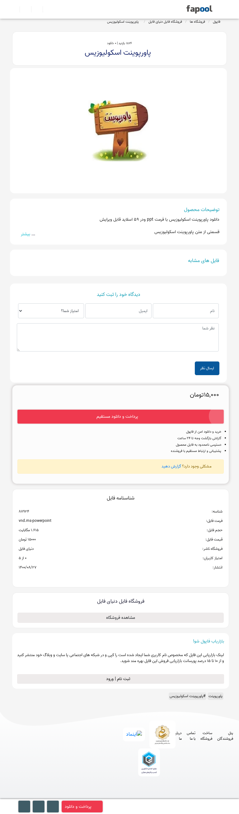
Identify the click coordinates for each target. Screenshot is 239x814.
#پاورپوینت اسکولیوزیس (187, 696)
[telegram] (136, 796)
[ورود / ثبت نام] (23, 9)
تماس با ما (191, 736)
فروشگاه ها (197, 22)
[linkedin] (171, 796)
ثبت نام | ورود (119, 679)
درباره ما (178, 736)
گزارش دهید (171, 466)
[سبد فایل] (14, 9)
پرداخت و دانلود (78, 806)
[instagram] (148, 796)
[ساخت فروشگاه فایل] (34, 9)
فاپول (216, 22)
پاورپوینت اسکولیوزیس (124, 22)
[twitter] (159, 796)
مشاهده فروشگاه (120, 617)
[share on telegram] (112, 577)
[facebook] (125, 796)
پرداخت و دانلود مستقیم (117, 416)
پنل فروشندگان (225, 736)
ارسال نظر (207, 368)
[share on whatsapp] (120, 577)
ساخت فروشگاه (206, 736)
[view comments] (128, 577)
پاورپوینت (216, 696)
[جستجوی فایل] (46, 9)
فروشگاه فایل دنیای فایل (165, 22)
